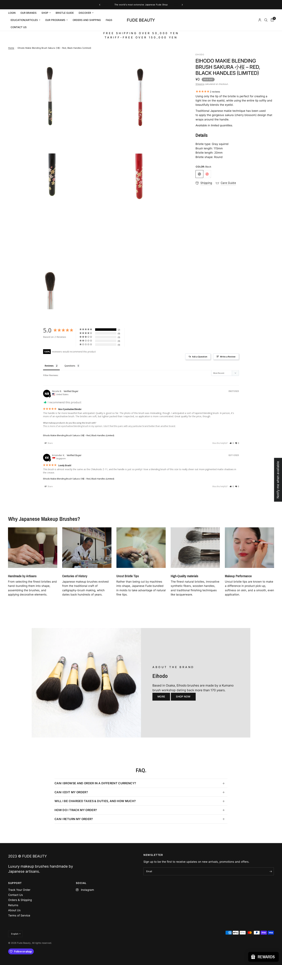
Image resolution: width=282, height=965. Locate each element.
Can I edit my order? (71, 792)
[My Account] (260, 20)
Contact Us (15, 895)
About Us (14, 910)
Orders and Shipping (87, 20)
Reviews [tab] (49, 365)
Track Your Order (19, 889)
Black (199, 174)
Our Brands (28, 12)
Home (11, 48)
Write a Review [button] (227, 356)
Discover (85, 12)
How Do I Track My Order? (76, 810)
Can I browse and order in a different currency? (95, 783)
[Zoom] (90, 60)
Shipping (200, 84)
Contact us (19, 27)
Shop (44, 12)
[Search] (266, 20)
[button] (232, 443)
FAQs (109, 20)
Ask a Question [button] (199, 356)
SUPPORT (15, 883)
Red (207, 174)
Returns (13, 905)
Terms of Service (19, 915)
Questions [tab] (69, 365)
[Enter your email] (270, 871)
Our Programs (55, 20)
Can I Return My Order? (74, 819)
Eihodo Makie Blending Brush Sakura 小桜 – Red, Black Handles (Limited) (78, 435)
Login (12, 12)
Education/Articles (24, 20)
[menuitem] (13, 13)
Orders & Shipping (20, 900)
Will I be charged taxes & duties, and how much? (95, 801)
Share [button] (50, 443)
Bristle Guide (65, 12)
